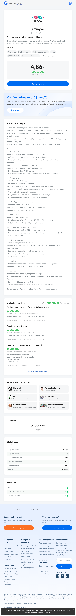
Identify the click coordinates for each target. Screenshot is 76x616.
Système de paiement (40, 52)
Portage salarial (9, 582)
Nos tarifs (7, 549)
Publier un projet (15, 110)
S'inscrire (64, 566)
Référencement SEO (28, 554)
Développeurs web (24, 510)
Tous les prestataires (10, 510)
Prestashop (12, 52)
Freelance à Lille (44, 551)
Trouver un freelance (11, 571)
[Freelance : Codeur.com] (14, 3)
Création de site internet (30, 56)
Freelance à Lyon (45, 546)
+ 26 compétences (48, 56)
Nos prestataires (9, 579)
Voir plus (10, 47)
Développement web (28, 546)
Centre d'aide (43, 571)
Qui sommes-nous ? (11, 546)
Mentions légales (9, 603)
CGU (35, 603)
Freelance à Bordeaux (46, 554)
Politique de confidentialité (24, 603)
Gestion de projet (27, 568)
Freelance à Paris (45, 543)
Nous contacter (44, 574)
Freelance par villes (46, 539)
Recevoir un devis (38, 84)
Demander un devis (11, 568)
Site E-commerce (24, 52)
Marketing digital (27, 562)
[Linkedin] (67, 576)
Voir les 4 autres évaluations (37, 371)
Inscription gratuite (57, 528)
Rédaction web (26, 556)
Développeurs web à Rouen (56, 407)
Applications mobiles (28, 565)
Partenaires (8, 585)
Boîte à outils (8, 551)
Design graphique (27, 559)
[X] (62, 576)
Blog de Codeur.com (11, 554)
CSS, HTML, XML (14, 56)
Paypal (52, 52)
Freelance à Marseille (46, 549)
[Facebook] (57, 576)
